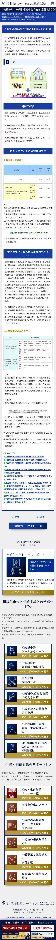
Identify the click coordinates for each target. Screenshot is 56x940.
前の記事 (15, 517)
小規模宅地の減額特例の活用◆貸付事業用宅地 (24, 456)
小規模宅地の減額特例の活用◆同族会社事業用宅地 (26, 460)
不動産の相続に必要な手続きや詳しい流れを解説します (28, 489)
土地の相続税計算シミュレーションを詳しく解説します (28, 486)
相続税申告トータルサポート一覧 (28, 526)
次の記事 (40, 517)
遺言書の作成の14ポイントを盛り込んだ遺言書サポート (28, 483)
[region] (28, 470)
